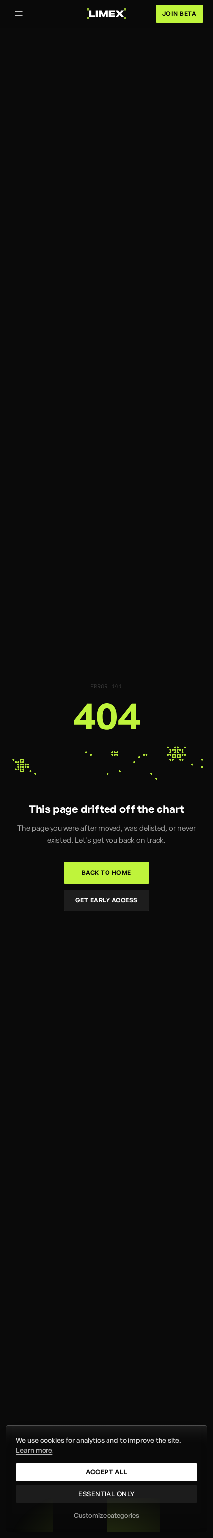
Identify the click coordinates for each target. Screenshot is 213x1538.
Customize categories (106, 1515)
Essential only (106, 1494)
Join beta (179, 13)
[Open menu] (19, 14)
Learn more (34, 1450)
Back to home (106, 872)
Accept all (106, 1472)
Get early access (106, 900)
